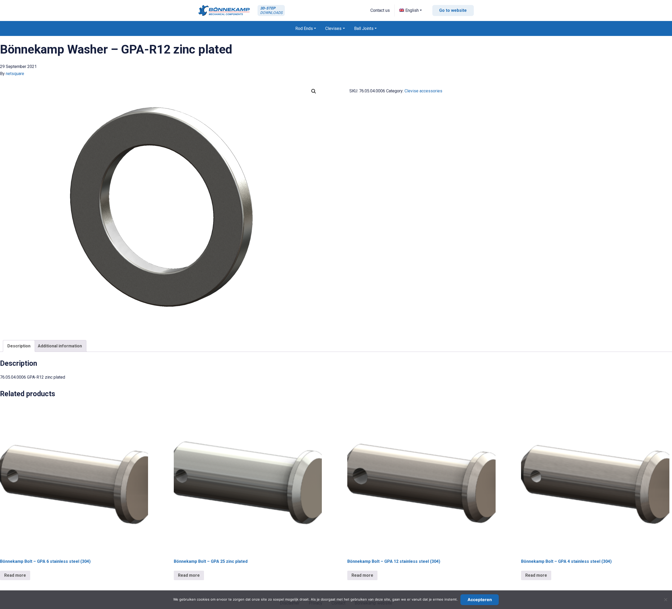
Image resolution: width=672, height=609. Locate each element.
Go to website (453, 10)
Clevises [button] (333, 28)
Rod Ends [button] (304, 28)
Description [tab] (18, 345)
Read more (15, 575)
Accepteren (480, 599)
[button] (410, 10)
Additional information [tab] (60, 345)
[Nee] (665, 599)
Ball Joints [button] (364, 28)
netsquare (15, 73)
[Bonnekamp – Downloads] (224, 10)
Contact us (380, 10)
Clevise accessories (423, 90)
